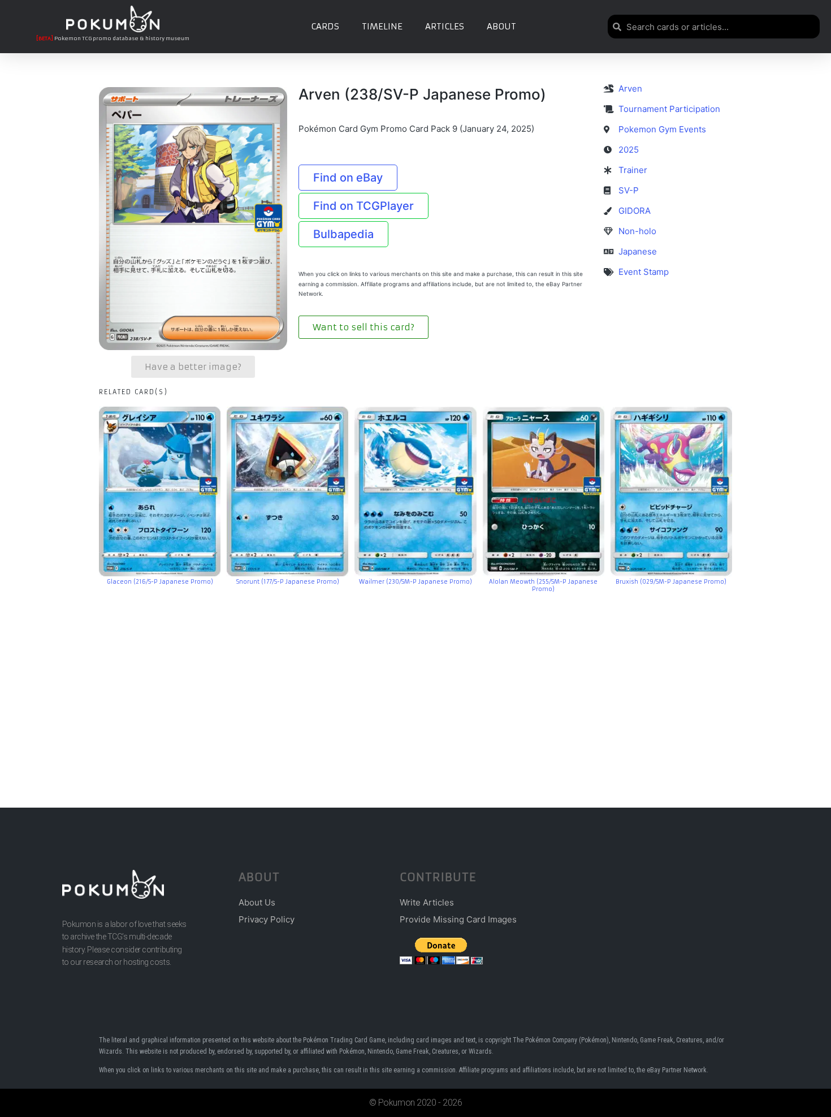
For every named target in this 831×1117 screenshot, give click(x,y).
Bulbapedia (343, 234)
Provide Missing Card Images (458, 919)
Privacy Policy (267, 919)
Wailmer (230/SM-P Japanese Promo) (415, 581)
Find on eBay (348, 177)
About (501, 26)
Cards (325, 26)
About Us (257, 902)
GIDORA (634, 210)
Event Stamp (643, 271)
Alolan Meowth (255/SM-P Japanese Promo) (543, 585)
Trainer (632, 170)
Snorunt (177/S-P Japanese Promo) (287, 581)
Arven (630, 88)
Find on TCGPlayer (363, 206)
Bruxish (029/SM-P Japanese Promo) (671, 581)
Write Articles (427, 902)
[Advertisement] (415, 683)
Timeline (382, 26)
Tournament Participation (669, 108)
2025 (628, 149)
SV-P (628, 190)
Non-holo (637, 231)
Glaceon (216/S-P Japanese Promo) (160, 581)
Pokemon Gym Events (662, 129)
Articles (444, 26)
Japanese (637, 251)
